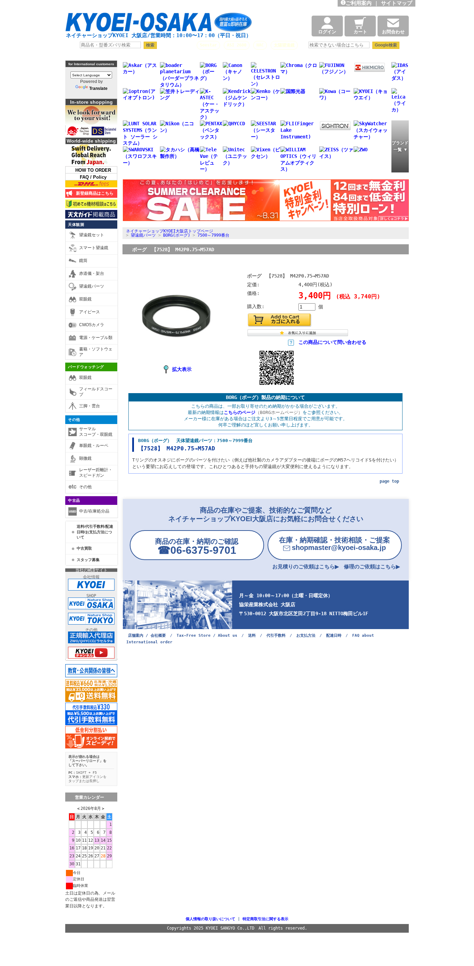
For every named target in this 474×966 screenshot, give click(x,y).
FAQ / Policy (93, 177)
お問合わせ (393, 31)
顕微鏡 (85, 458)
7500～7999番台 (213, 235)
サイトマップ (398, 3)
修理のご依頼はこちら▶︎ (372, 566)
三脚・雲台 (89, 406)
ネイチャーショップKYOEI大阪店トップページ (169, 231)
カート (360, 31)
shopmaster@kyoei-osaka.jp (334, 543)
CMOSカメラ (91, 324)
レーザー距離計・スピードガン (95, 472)
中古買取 (84, 548)
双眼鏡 (85, 299)
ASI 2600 (236, 45)
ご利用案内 (359, 3)
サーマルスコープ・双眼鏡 (95, 431)
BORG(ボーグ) (176, 235)
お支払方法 (305, 635)
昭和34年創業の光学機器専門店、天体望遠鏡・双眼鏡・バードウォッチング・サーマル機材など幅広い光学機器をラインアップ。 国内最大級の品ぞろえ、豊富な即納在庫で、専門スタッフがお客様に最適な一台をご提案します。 (168, 5)
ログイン (327, 31)
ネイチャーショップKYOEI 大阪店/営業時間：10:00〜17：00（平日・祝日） (158, 35)
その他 (74, 419)
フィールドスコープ (95, 392)
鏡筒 (83, 260)
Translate (98, 88)
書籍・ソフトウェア (95, 352)
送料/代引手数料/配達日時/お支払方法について (95, 531)
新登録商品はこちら (93, 193)
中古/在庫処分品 (94, 511)
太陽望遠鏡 (284, 45)
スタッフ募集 (88, 560)
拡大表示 (182, 369)
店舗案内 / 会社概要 (147, 635)
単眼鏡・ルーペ (93, 445)
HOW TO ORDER (93, 170)
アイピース (89, 312)
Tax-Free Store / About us (207, 635)
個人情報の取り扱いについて (210, 919)
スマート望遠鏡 (93, 247)
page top (389, 481)
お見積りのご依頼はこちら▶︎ (305, 566)
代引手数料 (276, 635)
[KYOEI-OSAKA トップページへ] (158, 25)
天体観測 (76, 224)
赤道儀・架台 (91, 273)
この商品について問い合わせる (332, 342)
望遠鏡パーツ (91, 286)
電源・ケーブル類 (95, 337)
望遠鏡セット (91, 234)
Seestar (208, 45)
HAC (260, 45)
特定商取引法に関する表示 (265, 919)
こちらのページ (239, 412)
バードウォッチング (86, 367)
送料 (252, 635)
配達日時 (333, 635)
